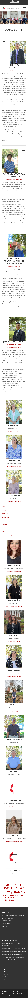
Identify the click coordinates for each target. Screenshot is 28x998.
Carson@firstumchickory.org (14, 179)
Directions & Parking (7, 535)
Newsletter (4, 524)
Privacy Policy (6, 926)
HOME (3, 969)
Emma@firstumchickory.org (14, 571)
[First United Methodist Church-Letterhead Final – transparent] (11, 8)
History (4, 510)
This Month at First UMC (8, 528)
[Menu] (24, 8)
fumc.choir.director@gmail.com (14, 606)
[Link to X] (14, 1)
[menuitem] (8, 3)
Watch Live (20, 3)
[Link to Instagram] (16, 1)
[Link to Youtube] (18, 1)
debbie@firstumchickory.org (14, 431)
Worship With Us (6, 517)
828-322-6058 (6, 923)
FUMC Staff (5, 513)
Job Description (9, 897)
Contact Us (8, 3)
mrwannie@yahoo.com (14, 266)
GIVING (4, 976)
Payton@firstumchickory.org (14, 841)
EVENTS (4, 971)
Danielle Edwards (14, 806)
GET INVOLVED (5, 974)
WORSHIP (4, 979)
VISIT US (4, 506)
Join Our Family (5, 521)
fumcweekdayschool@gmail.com (14, 711)
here (12, 959)
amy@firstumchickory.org (14, 676)
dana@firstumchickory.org (14, 466)
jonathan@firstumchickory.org (14, 347)
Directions (14, 3)
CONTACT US (5, 982)
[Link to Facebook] (11, 1)
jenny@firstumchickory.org (14, 641)
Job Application (9, 900)
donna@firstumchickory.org (14, 501)
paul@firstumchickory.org (14, 70)
